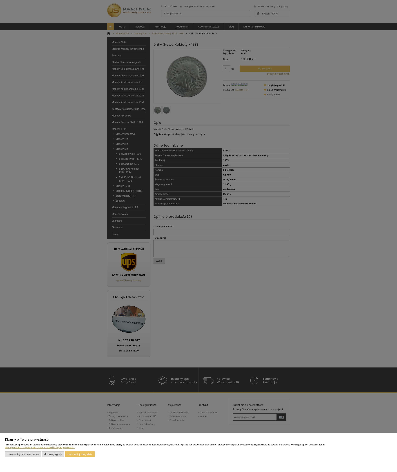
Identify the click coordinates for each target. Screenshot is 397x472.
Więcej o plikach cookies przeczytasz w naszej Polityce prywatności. (40, 447)
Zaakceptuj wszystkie (79, 454)
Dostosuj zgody (53, 454)
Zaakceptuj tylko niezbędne (23, 454)
